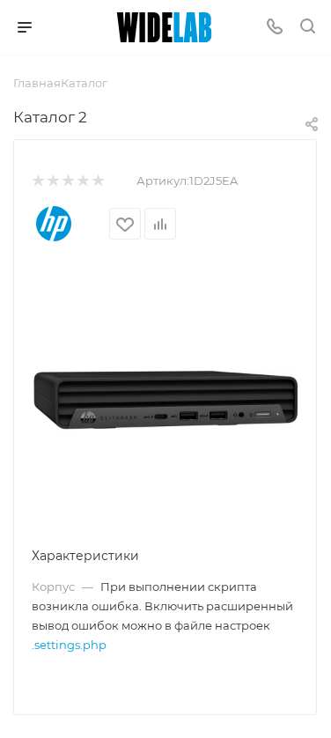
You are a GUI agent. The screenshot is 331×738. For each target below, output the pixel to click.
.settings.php (69, 645)
